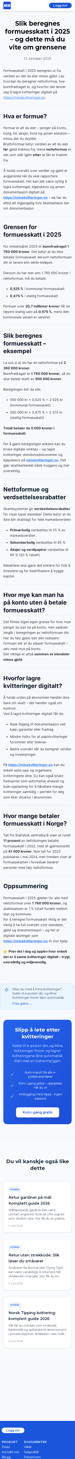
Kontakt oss (10, 1452)
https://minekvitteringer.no (24, 97)
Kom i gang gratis (37, 1112)
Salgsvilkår (31, 1452)
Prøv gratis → (22, 1003)
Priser (6, 1447)
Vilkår (28, 1447)
